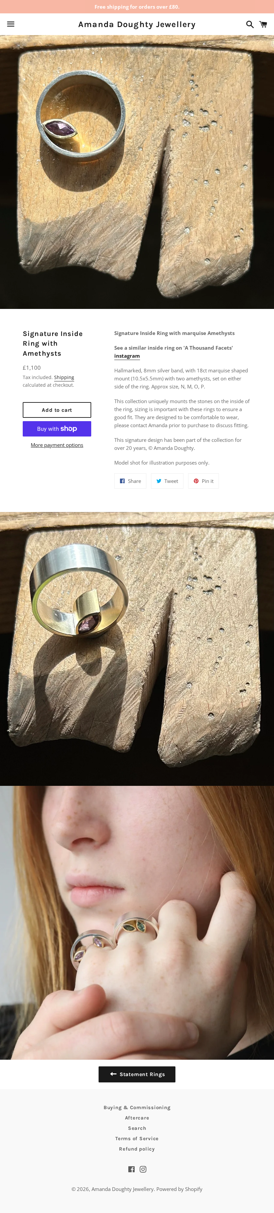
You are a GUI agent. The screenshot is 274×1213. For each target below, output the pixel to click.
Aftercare (137, 1118)
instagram (127, 355)
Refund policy (137, 1149)
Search (137, 1128)
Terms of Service (137, 1139)
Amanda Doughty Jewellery (137, 24)
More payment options (57, 445)
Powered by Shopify (179, 1189)
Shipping (64, 377)
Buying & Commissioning (137, 1107)
